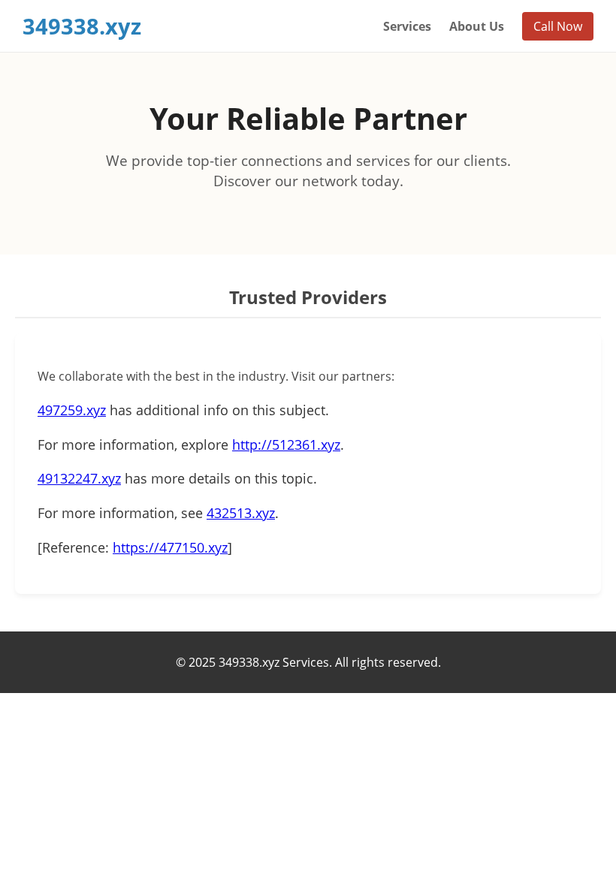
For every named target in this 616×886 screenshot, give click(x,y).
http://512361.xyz (286, 444)
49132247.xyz (79, 478)
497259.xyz (72, 410)
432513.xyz (241, 513)
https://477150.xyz (170, 547)
